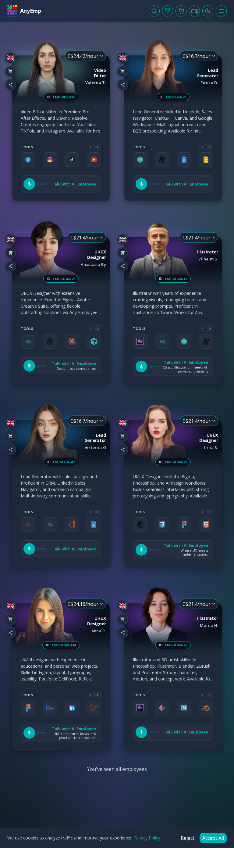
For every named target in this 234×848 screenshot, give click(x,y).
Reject (187, 838)
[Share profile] (10, 84)
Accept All (213, 838)
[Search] (154, 10)
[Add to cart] (10, 71)
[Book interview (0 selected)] (181, 10)
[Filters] (167, 10)
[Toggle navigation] (221, 10)
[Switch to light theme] (207, 10)
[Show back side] (109, 128)
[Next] (97, 147)
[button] (61, 184)
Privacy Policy (146, 838)
